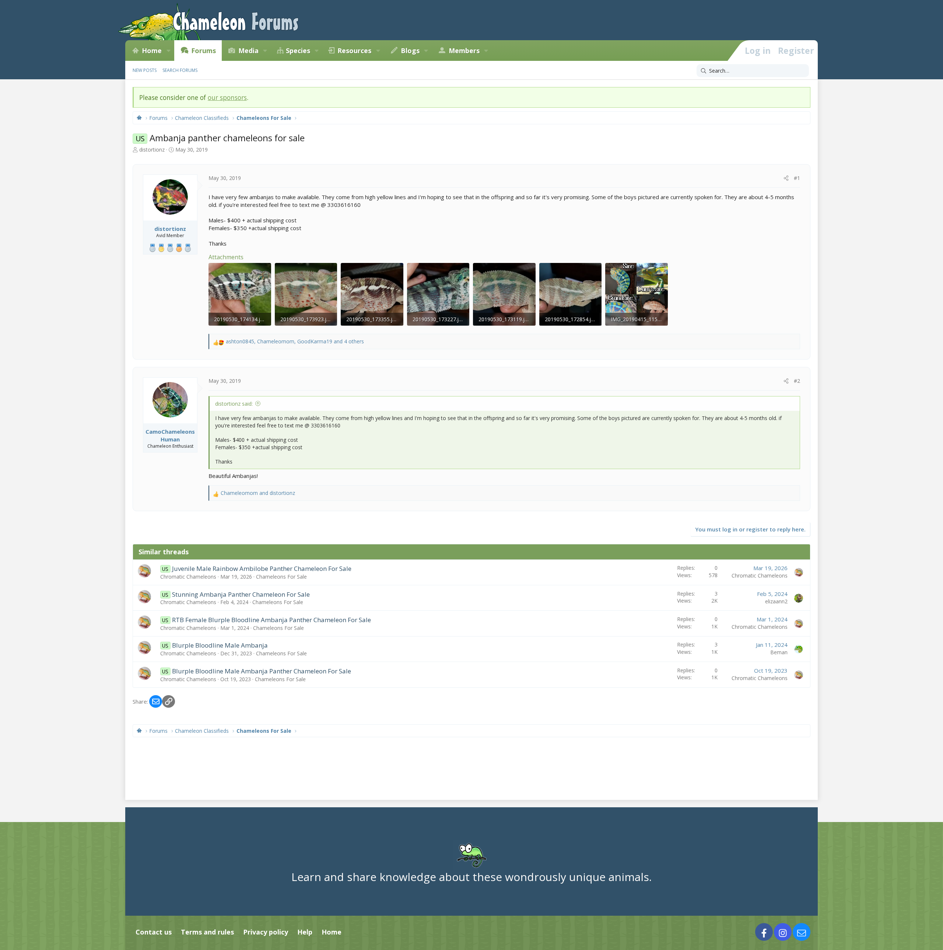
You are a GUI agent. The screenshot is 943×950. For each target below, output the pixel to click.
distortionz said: (234, 403)
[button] (168, 50)
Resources (354, 50)
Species (298, 50)
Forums (203, 50)
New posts (145, 70)
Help (304, 932)
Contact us (154, 932)
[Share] (786, 178)
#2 (797, 380)
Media (248, 50)
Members (464, 50)
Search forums (179, 70)
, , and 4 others (295, 341)
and (258, 492)
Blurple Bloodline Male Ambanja (220, 645)
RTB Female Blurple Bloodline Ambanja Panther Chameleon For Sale (271, 620)
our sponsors (227, 97)
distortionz (152, 149)
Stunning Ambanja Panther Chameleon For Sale (241, 594)
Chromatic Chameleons (188, 576)
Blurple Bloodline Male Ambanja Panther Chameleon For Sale (261, 671)
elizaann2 (776, 601)
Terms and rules (207, 932)
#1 (797, 177)
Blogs (410, 50)
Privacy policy (265, 932)
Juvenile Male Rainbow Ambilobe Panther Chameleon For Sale (261, 568)
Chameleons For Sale (281, 576)
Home (152, 50)
